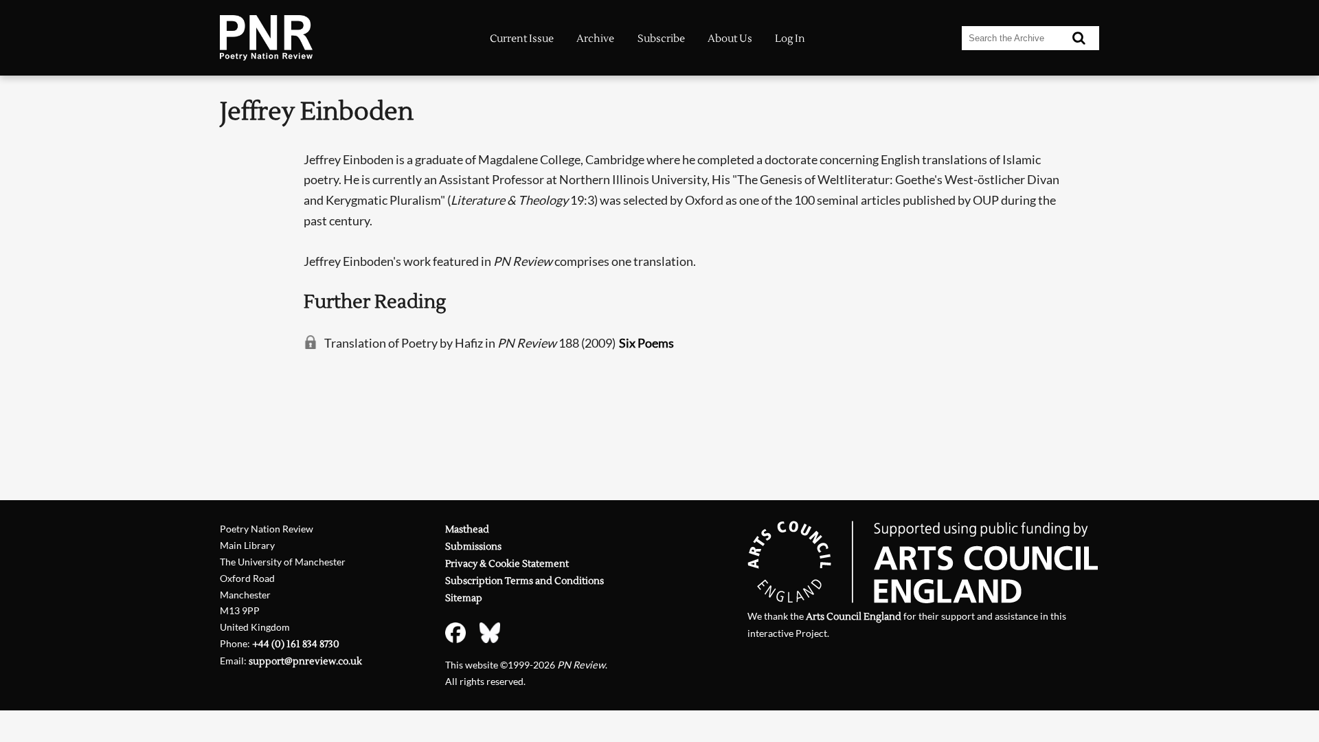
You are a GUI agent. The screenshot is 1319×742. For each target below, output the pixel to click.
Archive (595, 38)
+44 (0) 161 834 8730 (295, 644)
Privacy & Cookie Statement (507, 563)
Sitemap (463, 598)
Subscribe (661, 38)
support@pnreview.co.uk (305, 661)
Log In (790, 38)
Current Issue (522, 38)
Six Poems (646, 342)
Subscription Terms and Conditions (524, 580)
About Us (730, 38)
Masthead (467, 529)
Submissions (473, 546)
